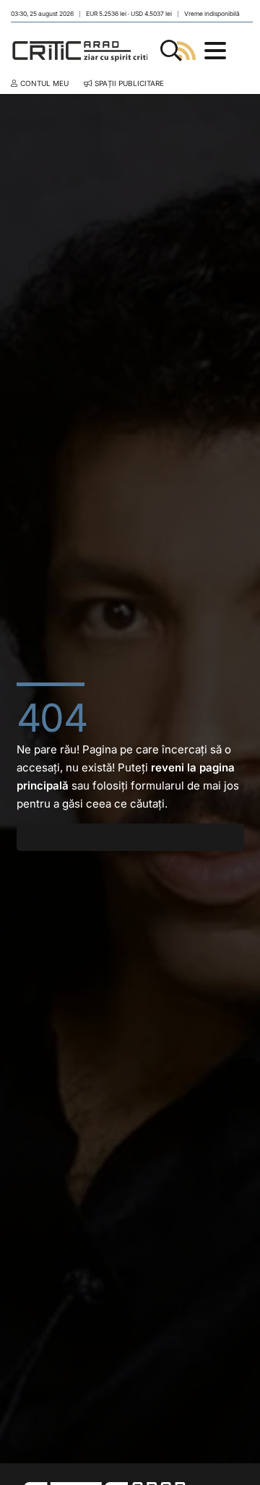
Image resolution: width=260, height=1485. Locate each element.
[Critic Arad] (82, 50)
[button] (171, 50)
